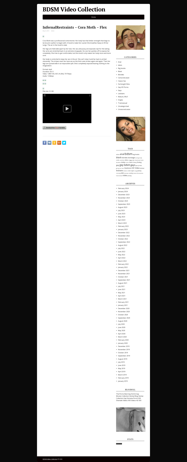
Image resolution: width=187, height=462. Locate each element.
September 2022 (124, 242)
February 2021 (123, 302)
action (118, 154)
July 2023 (121, 210)
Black (120, 71)
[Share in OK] (54, 143)
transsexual (119, 175)
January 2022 (123, 267)
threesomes (140, 173)
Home (93, 17)
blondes (125, 158)
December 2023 (123, 195)
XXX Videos (132, 400)
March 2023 (122, 223)
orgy (136, 170)
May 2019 (121, 368)
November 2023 (124, 198)
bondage (131, 157)
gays (133, 165)
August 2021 (122, 283)
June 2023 (121, 214)
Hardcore (127, 168)
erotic (127, 162)
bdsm (52, 31)
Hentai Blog (133, 396)
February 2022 (123, 264)
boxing (137, 158)
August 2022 (122, 245)
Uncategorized (123, 106)
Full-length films (124, 84)
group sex (118, 168)
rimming (118, 173)
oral (129, 171)
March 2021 (122, 299)
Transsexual (122, 103)
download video (139, 160)
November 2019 (124, 349)
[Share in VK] (49, 143)
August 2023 (122, 207)
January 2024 (123, 191)
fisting (135, 162)
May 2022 (121, 255)
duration (118, 162)
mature (125, 170)
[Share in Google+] (59, 143)
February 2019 (123, 378)
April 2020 (121, 334)
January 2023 (123, 229)
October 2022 (123, 239)
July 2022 (121, 248)
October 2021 (123, 277)
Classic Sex (122, 81)
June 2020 (121, 327)
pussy (139, 171)
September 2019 (124, 356)
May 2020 (121, 330)
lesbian (142, 168)
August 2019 (122, 359)
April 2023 (121, 220)
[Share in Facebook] (45, 143)
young (129, 175)
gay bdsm (125, 165)
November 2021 (124, 274)
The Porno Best (122, 394)
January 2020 (123, 343)
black (118, 157)
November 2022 (124, 236)
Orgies (120, 100)
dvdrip (123, 162)
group (140, 165)
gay (117, 165)
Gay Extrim (132, 394)
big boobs (136, 154)
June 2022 (121, 252)
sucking (131, 173)
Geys (120, 90)
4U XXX (138, 400)
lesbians (119, 170)
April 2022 (121, 258)
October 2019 (123, 353)
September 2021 (124, 280)
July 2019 (121, 362)
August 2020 (122, 321)
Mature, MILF (123, 97)
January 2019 (123, 381)
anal (122, 154)
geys (137, 165)
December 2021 (123, 270)
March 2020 (122, 337)
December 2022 (123, 232)
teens (135, 173)
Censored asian (123, 78)
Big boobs (122, 68)
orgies (132, 171)
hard (123, 168)
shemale (126, 173)
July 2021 (121, 286)
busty (140, 158)
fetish (131, 162)
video (125, 175)
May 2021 (121, 293)
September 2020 (124, 318)
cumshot (122, 160)
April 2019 (121, 371)
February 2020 (123, 340)
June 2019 (121, 365)
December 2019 (123, 346)
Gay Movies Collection (127, 395)
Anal (119, 62)
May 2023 (121, 217)
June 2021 (121, 289)
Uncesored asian (124, 109)
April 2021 (121, 296)
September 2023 (124, 204)
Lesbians (121, 93)
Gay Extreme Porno (131, 398)
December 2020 (123, 308)
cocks (117, 160)
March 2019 (122, 375)
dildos (126, 160)
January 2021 (123, 305)
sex (122, 173)
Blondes (121, 75)
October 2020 (123, 315)
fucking (139, 162)
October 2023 (123, 201)
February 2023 (123, 226)
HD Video (136, 168)
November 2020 (124, 312)
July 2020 (121, 324)
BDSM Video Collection (74, 9)
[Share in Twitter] (64, 143)
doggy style (132, 160)
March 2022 (122, 261)
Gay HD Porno (123, 87)
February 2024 (123, 188)
